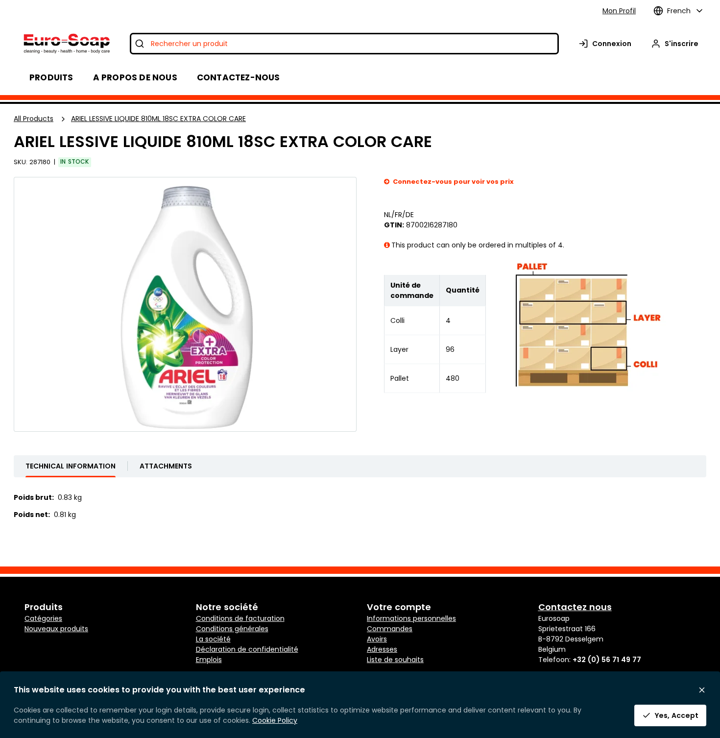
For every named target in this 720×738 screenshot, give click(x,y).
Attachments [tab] (166, 466)
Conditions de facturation (240, 618)
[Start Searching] (139, 43)
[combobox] (344, 43)
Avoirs (377, 639)
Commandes (389, 629)
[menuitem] (135, 77)
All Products (33, 118)
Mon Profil (619, 11)
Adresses (382, 649)
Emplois (209, 659)
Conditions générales (232, 629)
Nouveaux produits (56, 629)
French (679, 11)
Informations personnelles (411, 618)
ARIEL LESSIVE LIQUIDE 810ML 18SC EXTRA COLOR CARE (158, 118)
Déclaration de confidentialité (247, 649)
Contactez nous (575, 607)
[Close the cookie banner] (702, 690)
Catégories (43, 618)
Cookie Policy (274, 720)
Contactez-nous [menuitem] (238, 77)
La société (213, 639)
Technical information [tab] (70, 466)
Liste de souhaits (395, 659)
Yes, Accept (676, 715)
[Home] (66, 43)
